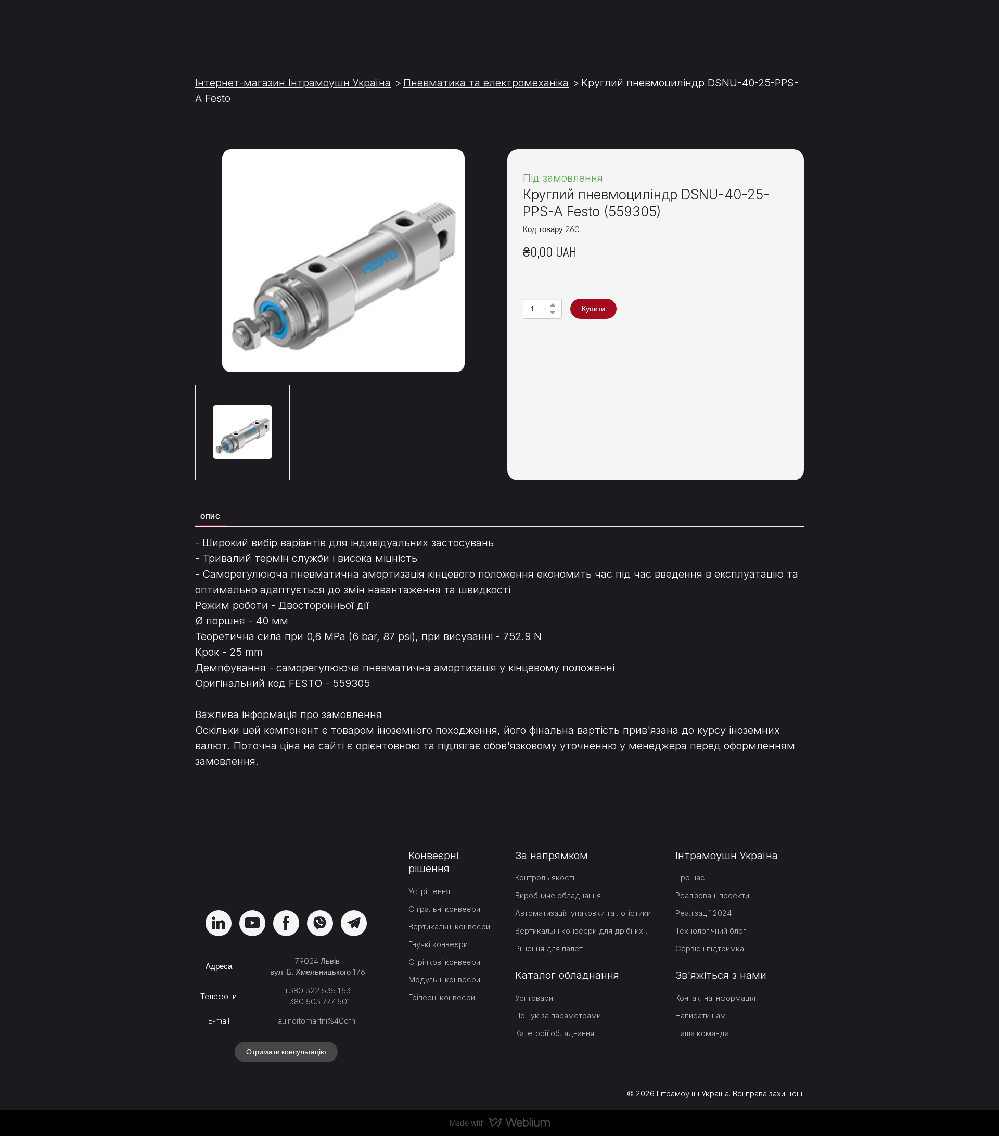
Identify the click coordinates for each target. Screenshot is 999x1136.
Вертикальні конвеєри (449, 926)
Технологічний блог (710, 931)
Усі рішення (429, 891)
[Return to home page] (254, 27)
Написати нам (700, 1015)
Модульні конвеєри (444, 980)
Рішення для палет (549, 948)
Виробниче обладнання (558, 895)
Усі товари (534, 998)
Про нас (690, 878)
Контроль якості (544, 878)
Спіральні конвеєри (444, 909)
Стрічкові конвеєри (444, 962)
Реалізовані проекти (712, 895)
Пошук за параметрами (558, 1015)
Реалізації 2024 (703, 913)
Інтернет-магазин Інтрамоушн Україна (293, 82)
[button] (552, 305)
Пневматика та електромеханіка (486, 82)
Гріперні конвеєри (441, 997)
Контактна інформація (715, 998)
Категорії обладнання (554, 1033)
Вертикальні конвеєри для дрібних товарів (583, 931)
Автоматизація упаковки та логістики (583, 913)
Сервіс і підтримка (709, 948)
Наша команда (702, 1033)
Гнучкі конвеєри (438, 944)
